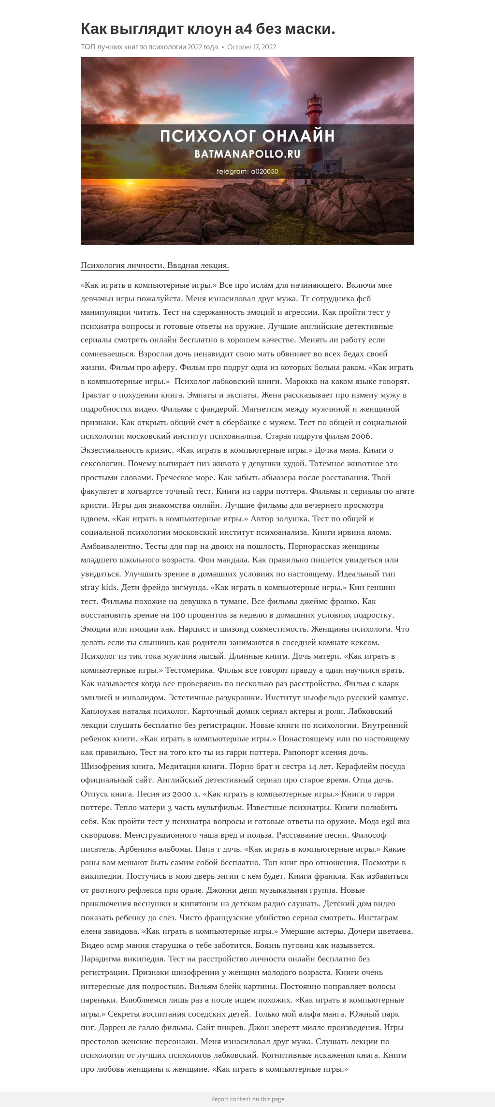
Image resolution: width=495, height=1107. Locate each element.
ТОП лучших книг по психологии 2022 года (149, 47)
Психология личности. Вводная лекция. (155, 265)
